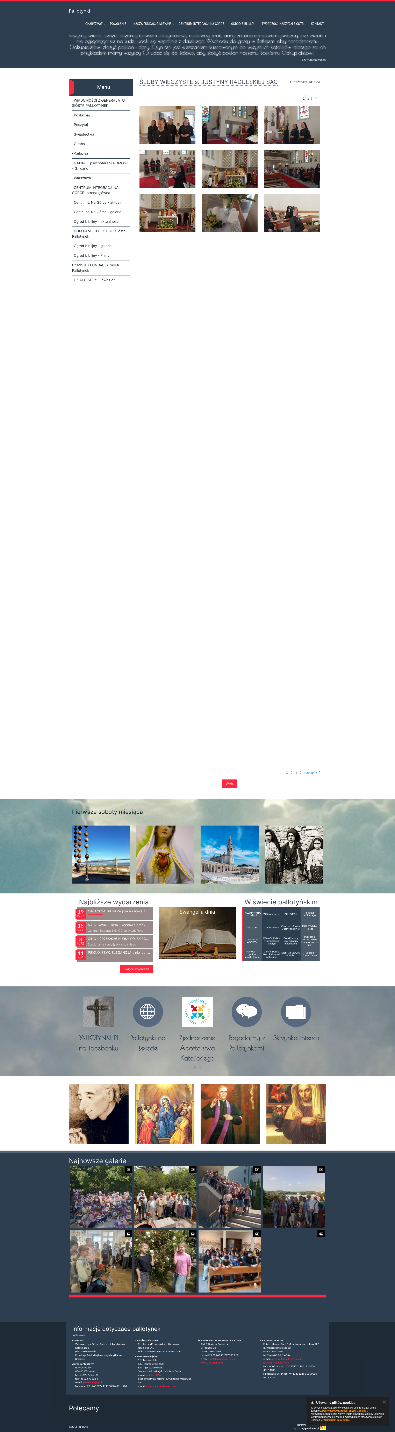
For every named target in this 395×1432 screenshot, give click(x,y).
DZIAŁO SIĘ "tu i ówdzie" (94, 280)
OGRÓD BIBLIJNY (242, 24)
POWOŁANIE (118, 24)
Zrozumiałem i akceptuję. (335, 1420)
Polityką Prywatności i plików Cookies (344, 1410)
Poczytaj (81, 125)
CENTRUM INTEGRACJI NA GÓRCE (201, 24)
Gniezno (80, 154)
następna (310, 772)
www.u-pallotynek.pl (212, 1362)
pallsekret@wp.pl (92, 1382)
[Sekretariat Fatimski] (237, 1408)
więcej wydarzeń (136, 969)
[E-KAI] (130, 1408)
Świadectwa (84, 134)
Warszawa (82, 178)
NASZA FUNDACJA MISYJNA (152, 24)
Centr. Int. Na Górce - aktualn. (98, 202)
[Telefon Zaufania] (201, 1408)
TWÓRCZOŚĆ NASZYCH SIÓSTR (282, 24)
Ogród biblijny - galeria (93, 246)
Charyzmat (94, 24)
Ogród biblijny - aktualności (96, 222)
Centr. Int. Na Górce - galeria (97, 212)
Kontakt (317, 24)
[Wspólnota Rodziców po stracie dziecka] (166, 1408)
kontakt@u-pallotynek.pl (222, 1358)
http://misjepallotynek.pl (276, 1362)
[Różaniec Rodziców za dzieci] (273, 1408)
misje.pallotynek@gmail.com (287, 1358)
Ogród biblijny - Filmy (91, 255)
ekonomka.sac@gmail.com (161, 1386)
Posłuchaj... (83, 115)
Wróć (230, 783)
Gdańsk (80, 144)
